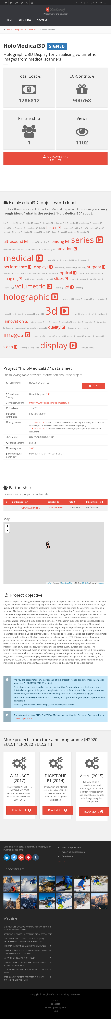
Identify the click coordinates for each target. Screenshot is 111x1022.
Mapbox (101, 583)
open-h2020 (24, 19)
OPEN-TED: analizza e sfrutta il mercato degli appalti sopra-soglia (25, 963)
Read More (20, 810)
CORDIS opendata (23, 718)
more (95, 385)
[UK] (48, 394)
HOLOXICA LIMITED (30, 507)
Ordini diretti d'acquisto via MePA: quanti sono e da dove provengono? (27, 928)
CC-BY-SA (85, 583)
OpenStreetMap (66, 583)
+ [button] (7, 526)
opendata (55, 1004)
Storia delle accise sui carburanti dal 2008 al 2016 (28, 934)
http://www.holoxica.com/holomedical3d (49, 402)
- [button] (8, 530)
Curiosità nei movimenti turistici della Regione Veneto (26, 971)
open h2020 (34, 29)
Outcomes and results (57, 158)
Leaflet (49, 583)
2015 (31, 448)
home (10, 19)
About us (42, 19)
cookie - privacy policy (55, 1007)
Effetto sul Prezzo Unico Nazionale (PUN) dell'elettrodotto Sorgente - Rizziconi (24, 940)
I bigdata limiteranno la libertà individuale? (25, 946)
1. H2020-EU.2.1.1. (38, 422)
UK (55, 507)
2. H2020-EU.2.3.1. (38, 428)
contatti (55, 1011)
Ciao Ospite (82, 2)
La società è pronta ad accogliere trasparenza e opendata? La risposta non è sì (27, 952)
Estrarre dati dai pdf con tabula (19, 958)
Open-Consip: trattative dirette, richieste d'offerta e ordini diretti (24, 978)
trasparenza (20, 29)
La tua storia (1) (99, 2)
